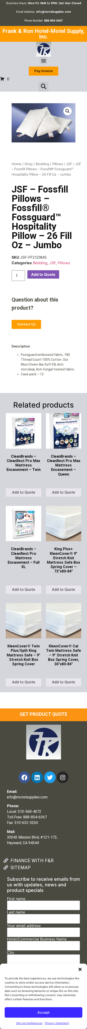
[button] (80, 969)
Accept (43, 1012)
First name (16, 899)
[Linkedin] (37, 777)
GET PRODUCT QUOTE (43, 714)
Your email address (24, 926)
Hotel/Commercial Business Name (37, 939)
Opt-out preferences (29, 1023)
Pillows (57, 164)
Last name (16, 912)
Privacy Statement (57, 1023)
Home (16, 164)
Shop (28, 164)
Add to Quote (43, 274)
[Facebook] (24, 777)
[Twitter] (50, 777)
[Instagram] (62, 777)
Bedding (42, 164)
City (10, 953)
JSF (69, 164)
